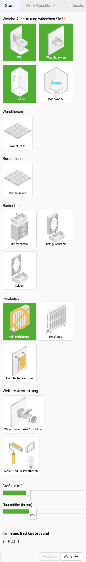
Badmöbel (11, 205)
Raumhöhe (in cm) (17, 505)
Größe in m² (12, 486)
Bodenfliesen (13, 158)
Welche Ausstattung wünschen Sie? (33, 19)
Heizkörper (12, 298)
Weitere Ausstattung (20, 391)
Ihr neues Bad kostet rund (26, 533)
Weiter (69, 556)
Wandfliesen (13, 111)
